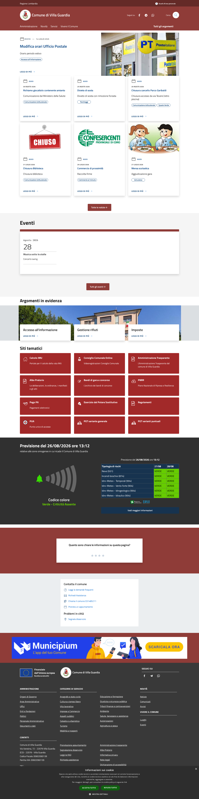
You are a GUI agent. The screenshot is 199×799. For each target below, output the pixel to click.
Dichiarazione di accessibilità (113, 764)
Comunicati (145, 701)
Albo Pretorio (106, 750)
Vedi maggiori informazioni (140, 510)
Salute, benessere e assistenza (114, 716)
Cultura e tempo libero (70, 701)
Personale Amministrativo (32, 721)
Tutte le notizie (98, 207)
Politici (23, 716)
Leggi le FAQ (65, 754)
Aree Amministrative (29, 701)
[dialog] (99, 782)
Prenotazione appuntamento (73, 745)
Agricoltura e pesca (109, 725)
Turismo (63, 726)
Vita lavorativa (66, 706)
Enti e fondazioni (27, 711)
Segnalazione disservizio (71, 750)
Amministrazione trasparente (113, 745)
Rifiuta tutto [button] (110, 788)
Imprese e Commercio (70, 711)
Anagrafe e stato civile (70, 696)
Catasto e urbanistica (69, 721)
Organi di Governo (28, 696)
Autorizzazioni (106, 721)
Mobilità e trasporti (69, 730)
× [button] (196, 769)
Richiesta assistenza (69, 759)
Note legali (105, 759)
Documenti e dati (28, 726)
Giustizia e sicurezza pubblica (113, 701)
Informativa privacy (109, 754)
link (125, 782)
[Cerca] (176, 15)
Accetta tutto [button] (89, 788)
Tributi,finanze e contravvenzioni (115, 706)
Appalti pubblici (67, 716)
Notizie (143, 696)
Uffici (22, 706)
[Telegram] (145, 15)
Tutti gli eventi (96, 286)
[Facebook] (138, 15)
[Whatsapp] (151, 15)
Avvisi (28, 38)
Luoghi (143, 719)
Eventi (143, 724)
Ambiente (104, 711)
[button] (99, 794)
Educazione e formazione (111, 696)
